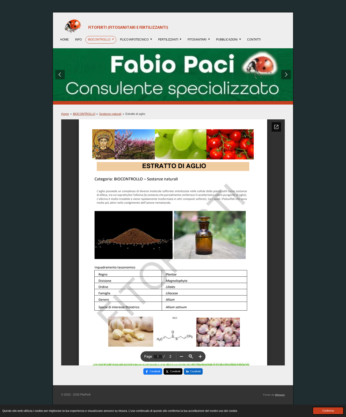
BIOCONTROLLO (84, 114)
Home (65, 114)
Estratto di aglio (135, 114)
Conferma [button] (328, 410)
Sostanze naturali (110, 114)
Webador (280, 394)
